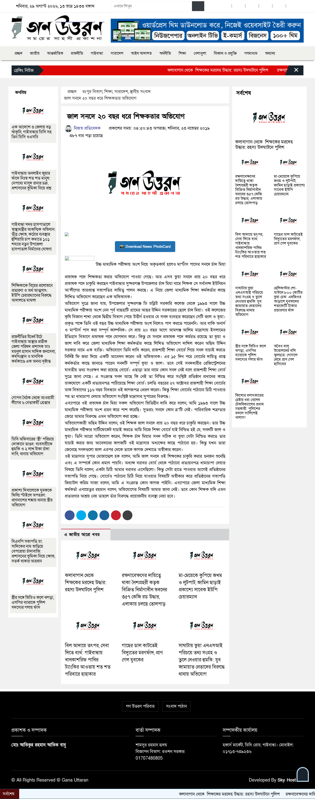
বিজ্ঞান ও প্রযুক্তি (225, 53)
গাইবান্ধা (97, 53)
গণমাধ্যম (250, 53)
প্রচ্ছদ (18, 53)
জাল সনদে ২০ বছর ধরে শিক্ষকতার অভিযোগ (99, 98)
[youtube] (279, 6)
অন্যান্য (270, 53)
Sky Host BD (291, 780)
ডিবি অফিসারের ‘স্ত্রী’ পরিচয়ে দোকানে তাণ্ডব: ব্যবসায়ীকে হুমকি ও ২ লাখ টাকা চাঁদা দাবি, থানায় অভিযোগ (33, 446)
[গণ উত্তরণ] (58, 28)
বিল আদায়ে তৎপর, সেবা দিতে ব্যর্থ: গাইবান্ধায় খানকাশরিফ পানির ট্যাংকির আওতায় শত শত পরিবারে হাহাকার (87, 659)
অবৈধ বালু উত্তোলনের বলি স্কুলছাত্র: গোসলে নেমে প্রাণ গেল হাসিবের (286, 355)
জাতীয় (34, 53)
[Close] (291, 71)
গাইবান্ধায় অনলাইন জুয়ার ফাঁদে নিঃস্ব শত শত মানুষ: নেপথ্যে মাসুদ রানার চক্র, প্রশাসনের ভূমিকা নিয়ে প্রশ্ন (31, 181)
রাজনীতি (77, 53)
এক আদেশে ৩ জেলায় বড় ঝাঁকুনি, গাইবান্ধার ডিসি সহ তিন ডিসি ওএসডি (32, 132)
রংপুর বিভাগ (92, 91)
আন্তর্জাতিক (55, 53)
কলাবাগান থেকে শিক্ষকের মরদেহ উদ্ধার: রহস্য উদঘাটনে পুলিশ (200, 70)
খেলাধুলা (200, 53)
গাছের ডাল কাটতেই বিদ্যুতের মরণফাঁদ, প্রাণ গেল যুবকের (142, 652)
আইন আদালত (141, 53)
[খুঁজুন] (198, 6)
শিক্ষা (182, 53)
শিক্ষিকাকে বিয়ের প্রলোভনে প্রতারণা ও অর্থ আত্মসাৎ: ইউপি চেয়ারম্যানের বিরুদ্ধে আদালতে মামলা (32, 293)
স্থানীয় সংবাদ (140, 91)
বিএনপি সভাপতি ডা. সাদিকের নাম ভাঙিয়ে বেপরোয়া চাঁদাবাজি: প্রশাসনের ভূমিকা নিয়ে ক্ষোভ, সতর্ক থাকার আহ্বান (33, 551)
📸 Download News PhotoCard (145, 246)
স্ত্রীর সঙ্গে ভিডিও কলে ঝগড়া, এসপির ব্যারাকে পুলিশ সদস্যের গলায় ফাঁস (33, 602)
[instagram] (252, 6)
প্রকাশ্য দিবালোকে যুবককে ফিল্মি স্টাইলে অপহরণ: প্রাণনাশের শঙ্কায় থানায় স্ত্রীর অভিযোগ (32, 497)
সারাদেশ (117, 53)
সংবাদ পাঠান (176, 706)
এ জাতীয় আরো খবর (82, 534)
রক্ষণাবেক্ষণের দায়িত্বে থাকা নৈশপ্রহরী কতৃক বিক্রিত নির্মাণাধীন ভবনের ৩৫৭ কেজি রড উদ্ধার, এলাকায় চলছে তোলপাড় (144, 589)
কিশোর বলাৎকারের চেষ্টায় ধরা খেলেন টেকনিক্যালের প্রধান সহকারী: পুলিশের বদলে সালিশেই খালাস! (249, 406)
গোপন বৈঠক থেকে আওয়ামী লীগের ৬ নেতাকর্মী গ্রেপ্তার (33, 400)
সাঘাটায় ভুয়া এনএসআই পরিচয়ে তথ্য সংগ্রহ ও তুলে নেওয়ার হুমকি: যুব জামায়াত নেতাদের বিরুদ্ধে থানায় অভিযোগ (202, 659)
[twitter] (238, 6)
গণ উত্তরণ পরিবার (140, 706)
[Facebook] (70, 515)
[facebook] (224, 6)
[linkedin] (265, 6)
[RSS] (292, 6)
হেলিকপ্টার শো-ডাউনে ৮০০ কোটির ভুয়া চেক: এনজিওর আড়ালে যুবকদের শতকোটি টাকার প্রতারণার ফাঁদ (288, 299)
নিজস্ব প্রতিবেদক (86, 128)
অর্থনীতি (165, 53)
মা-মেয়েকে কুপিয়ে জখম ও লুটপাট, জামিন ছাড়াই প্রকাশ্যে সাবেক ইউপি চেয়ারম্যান (289, 185)
